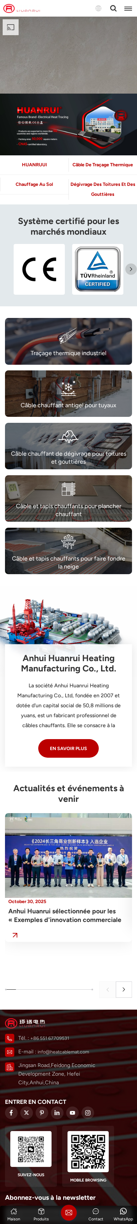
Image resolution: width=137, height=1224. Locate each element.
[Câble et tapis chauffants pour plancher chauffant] (68, 498)
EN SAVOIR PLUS (68, 748)
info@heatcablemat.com (63, 1052)
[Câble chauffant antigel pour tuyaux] (68, 393)
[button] (131, 269)
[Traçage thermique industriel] (68, 341)
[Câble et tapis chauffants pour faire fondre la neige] (68, 551)
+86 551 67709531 (49, 1038)
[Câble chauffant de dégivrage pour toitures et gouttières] (68, 446)
